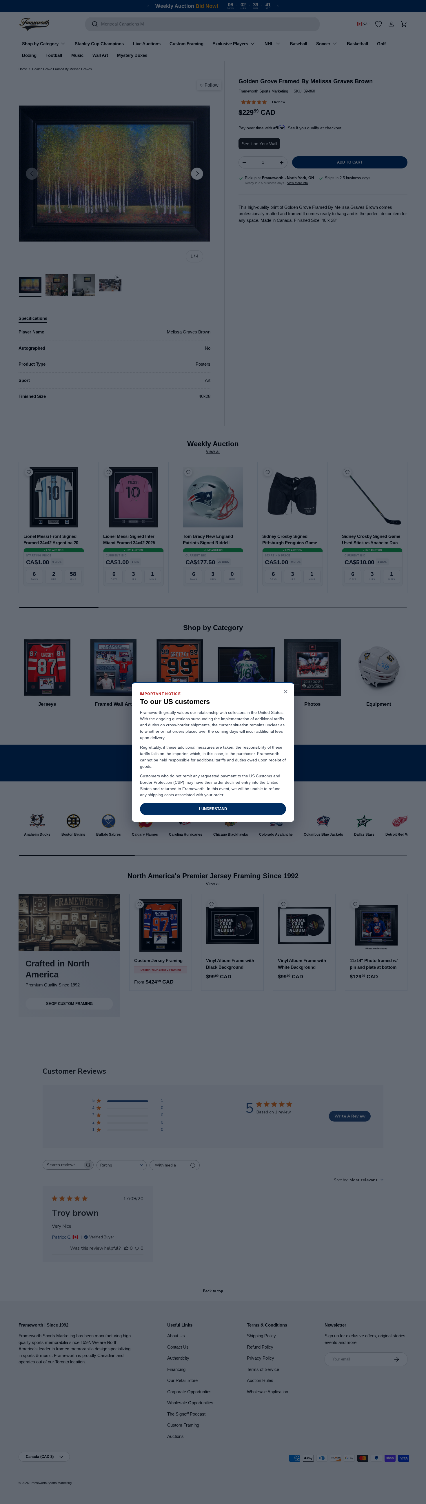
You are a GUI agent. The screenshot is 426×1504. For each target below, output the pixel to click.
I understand (213, 809)
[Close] (286, 692)
